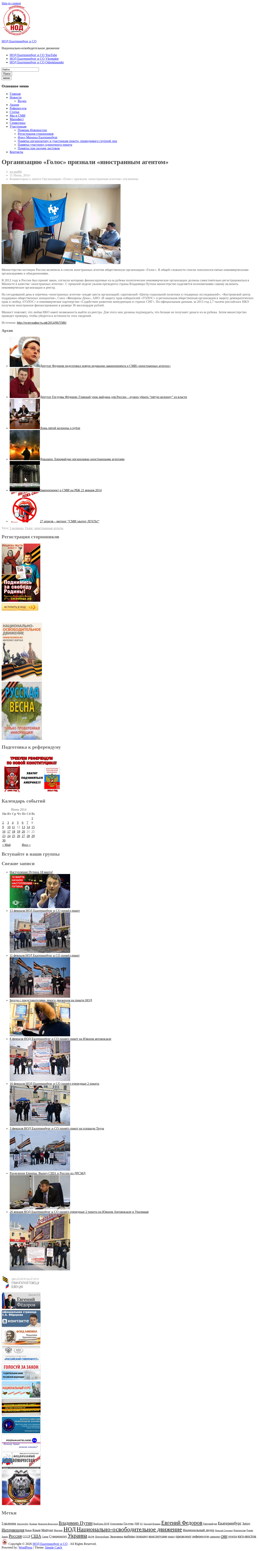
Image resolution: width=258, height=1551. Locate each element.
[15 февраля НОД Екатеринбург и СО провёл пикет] (40, 952)
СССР (26, 1536)
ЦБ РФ (91, 1537)
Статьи (14, 112)
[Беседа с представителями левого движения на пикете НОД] (40, 1035)
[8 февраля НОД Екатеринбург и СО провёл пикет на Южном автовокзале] (40, 1080)
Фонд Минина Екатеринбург (38, 137)
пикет (171, 1536)
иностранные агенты (48, 528)
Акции (14, 104)
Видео (22, 101)
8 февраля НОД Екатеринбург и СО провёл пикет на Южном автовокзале (60, 1039)
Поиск (6, 73)
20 (23, 831)
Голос (29, 528)
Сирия (45, 1536)
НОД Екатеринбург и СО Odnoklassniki (37, 62)
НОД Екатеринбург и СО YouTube (33, 55)
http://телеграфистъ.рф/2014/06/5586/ (42, 322)
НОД (69, 1529)
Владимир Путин (76, 1523)
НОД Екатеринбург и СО (19, 41)
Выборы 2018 (101, 1523)
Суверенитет (58, 1536)
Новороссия (239, 1530)
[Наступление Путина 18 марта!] (40, 907)
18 (13, 831)
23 (3, 836)
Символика (17, 123)
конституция (158, 1536)
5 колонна (16, 528)
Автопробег (23, 1524)
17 (8, 831)
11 (13, 827)
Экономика (116, 1536)
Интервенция (13, 1530)
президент (183, 1536)
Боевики (33, 1524)
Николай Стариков (224, 1530)
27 (23, 836)
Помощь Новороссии (32, 130)
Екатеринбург (229, 1523)
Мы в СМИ (17, 115)
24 (8, 836)
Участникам (18, 126)
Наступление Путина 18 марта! (31, 872)
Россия (15, 1536)
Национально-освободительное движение (129, 1529)
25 (13, 836)
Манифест (17, 119)
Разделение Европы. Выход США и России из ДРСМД (47, 1173)
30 (3, 840)
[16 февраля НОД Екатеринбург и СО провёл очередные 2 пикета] (40, 1125)
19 (18, 831)
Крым (36, 1530)
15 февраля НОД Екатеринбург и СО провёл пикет (45, 910)
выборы (129, 1536)
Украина (77, 1536)
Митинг (58, 1530)
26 (18, 836)
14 (28, 827)
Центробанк (102, 1536)
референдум (200, 1536)
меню (6, 78)
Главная (15, 93)
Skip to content (11, 3)
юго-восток (247, 1536)
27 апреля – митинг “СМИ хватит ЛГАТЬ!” (69, 521)
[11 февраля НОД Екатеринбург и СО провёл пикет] (40, 996)
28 (28, 836)
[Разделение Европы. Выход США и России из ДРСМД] (40, 1208)
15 (33, 827)
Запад (246, 1523)
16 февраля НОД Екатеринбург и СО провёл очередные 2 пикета (54, 1083)
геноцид (142, 1536)
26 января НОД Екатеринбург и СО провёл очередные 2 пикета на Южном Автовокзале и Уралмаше (79, 1212)
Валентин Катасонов (48, 1524)
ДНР (136, 1523)
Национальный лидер (198, 1530)
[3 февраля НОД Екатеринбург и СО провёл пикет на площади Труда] (40, 1169)
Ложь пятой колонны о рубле (60, 428)
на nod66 (16, 171)
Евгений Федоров (181, 1523)
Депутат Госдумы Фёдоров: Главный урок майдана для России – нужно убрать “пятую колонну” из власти (113, 397)
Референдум (18, 108)
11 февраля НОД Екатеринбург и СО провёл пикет (45, 955)
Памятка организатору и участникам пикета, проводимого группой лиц (67, 141)
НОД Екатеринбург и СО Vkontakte (34, 58)
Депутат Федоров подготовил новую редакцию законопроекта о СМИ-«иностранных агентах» (105, 366)
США (36, 1536)
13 (23, 827)
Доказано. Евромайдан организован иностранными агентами (82, 459)
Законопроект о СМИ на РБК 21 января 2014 (71, 490)
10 (8, 827)
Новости (16, 97)
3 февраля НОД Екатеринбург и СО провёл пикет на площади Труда (57, 1128)
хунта (232, 1536)
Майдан (47, 1530)
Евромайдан (210, 1523)
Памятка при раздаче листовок (39, 148)
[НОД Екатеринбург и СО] (5, 1544)
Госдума (128, 1523)
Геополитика (116, 1523)
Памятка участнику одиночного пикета (45, 144)
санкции (215, 1536)
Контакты (16, 152)
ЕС (141, 1524)
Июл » (26, 845)
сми (224, 1536)
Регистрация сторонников (36, 133)
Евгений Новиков (152, 1524)
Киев (28, 1530)
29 (33, 836)
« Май (6, 845)
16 (3, 831)
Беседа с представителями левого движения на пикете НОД (51, 1000)
